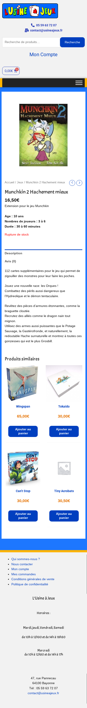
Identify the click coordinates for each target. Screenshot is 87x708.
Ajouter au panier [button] (23, 431)
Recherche (72, 42)
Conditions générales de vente (32, 579)
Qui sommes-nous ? (25, 559)
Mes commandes (23, 574)
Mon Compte (43, 54)
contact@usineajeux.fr (43, 693)
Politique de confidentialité (29, 584)
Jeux (20, 182)
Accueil (9, 182)
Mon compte (20, 569)
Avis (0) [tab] (10, 261)
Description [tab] (13, 253)
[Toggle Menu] (79, 83)
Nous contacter (22, 564)
